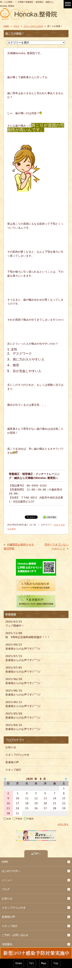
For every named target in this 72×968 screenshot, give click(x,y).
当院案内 (7, 944)
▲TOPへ (36, 853)
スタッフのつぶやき (33, 26)
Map (43, 963)
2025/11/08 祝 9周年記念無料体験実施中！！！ (27, 635)
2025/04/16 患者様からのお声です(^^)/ (23, 727)
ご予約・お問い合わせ (15, 935)
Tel (31, 963)
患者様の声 (12, 762)
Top (55, 963)
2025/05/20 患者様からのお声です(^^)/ (23, 715)
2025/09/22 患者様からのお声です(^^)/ (23, 646)
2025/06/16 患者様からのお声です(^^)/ (23, 692)
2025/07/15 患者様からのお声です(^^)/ (23, 658)
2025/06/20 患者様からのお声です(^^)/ (23, 681)
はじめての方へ (11, 871)
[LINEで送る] (49, 516)
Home (18, 963)
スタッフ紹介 (13, 769)
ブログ (16, 26)
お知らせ (10, 747)
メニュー (7, 880)
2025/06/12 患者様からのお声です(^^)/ (23, 704)
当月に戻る (63, 824)
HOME (6, 26)
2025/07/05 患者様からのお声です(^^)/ (23, 669)
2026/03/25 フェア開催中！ (14, 623)
